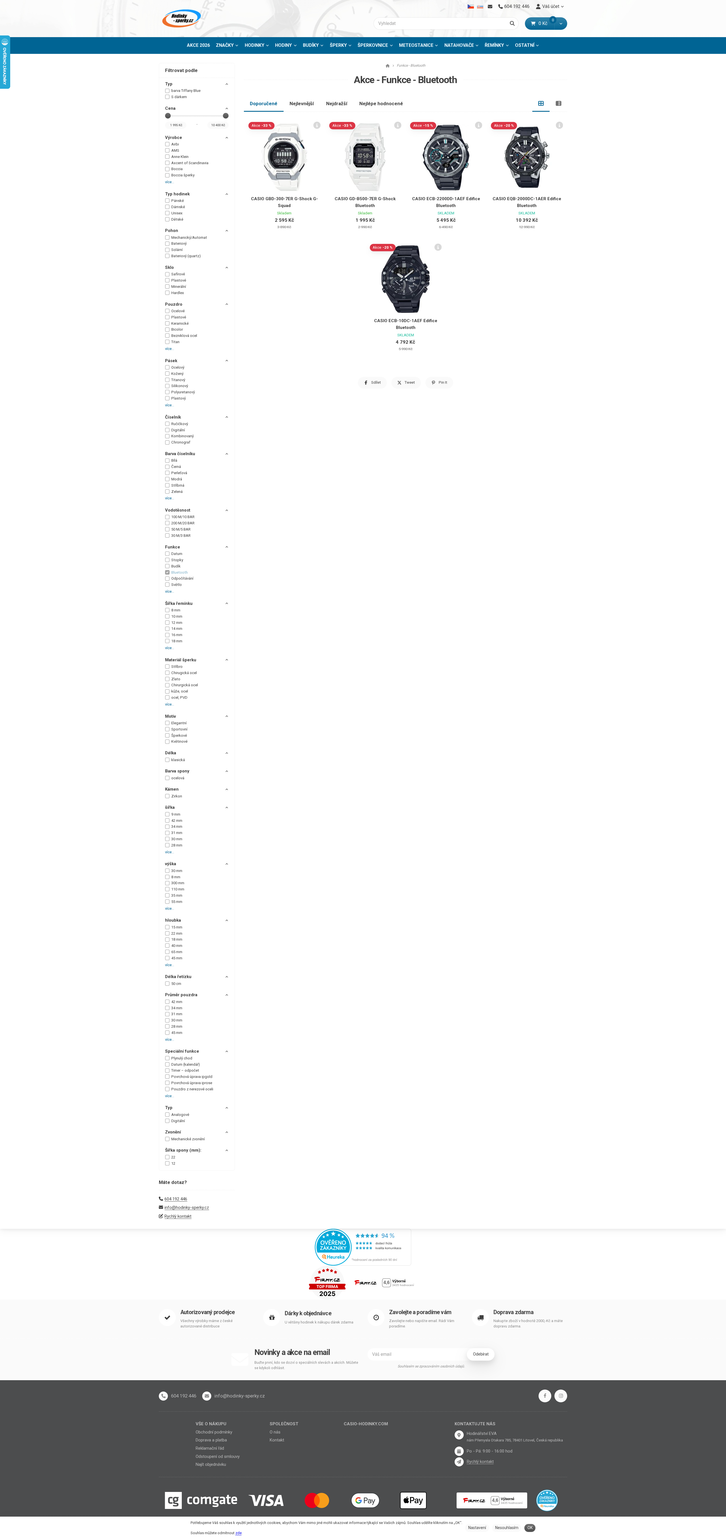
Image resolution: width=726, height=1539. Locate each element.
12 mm (176, 622)
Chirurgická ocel (184, 685)
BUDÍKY (311, 45)
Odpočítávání (182, 578)
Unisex (177, 213)
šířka (170, 807)
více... (169, 182)
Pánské (177, 201)
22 (173, 1157)
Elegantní (179, 723)
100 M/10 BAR (183, 517)
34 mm (176, 826)
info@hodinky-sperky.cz (186, 1207)
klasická (178, 760)
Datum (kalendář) (185, 1064)
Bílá (174, 460)
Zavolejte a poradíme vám (420, 1312)
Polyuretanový (183, 392)
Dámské (178, 207)
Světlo (176, 584)
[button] (560, 23)
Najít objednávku (211, 1464)
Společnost (284, 1423)
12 (173, 1163)
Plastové (178, 280)
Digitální (178, 430)
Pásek (171, 360)
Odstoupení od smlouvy (218, 1456)
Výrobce (173, 137)
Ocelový (177, 367)
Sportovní (179, 729)
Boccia (177, 169)
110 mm (177, 889)
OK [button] (530, 1527)
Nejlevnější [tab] (302, 103)
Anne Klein (180, 157)
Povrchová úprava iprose (191, 1083)
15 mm (176, 927)
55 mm (176, 902)
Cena (170, 108)
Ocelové (178, 311)
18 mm (176, 641)
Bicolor (177, 329)
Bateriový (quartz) (186, 256)
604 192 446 (175, 1199)
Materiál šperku (180, 659)
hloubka (173, 920)
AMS (175, 150)
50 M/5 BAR (181, 529)
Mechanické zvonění (188, 1139)
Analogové (180, 1114)
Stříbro (177, 666)
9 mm (175, 814)
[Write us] (459, 1461)
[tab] (541, 103)
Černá (176, 467)
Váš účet (550, 6)
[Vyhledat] (512, 23)
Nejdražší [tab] (336, 103)
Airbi (175, 144)
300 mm (177, 883)
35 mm (176, 895)
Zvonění (173, 1132)
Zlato (175, 679)
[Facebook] (545, 1396)
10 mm (176, 616)
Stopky (177, 560)
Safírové (178, 274)
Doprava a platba (211, 1440)
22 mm (176, 933)
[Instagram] (560, 1396)
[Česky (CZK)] (471, 6)
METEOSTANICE (416, 45)
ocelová (177, 778)
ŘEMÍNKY (494, 45)
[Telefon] (163, 1396)
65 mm (176, 952)
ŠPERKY (338, 45)
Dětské (177, 219)
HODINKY (254, 45)
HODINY (283, 45)
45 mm (176, 958)
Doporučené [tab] (263, 103)
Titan (175, 342)
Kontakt (277, 1440)
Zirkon (176, 796)
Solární (177, 250)
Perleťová (179, 473)
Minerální (178, 286)
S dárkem (179, 97)
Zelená (177, 491)
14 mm (176, 628)
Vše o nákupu (211, 1423)
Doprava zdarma (513, 1312)
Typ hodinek (177, 194)
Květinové (179, 741)
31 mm (176, 833)
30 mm (176, 839)
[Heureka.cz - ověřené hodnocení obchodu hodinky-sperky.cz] (363, 1246)
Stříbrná (177, 485)
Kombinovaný (182, 436)
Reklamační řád (210, 1448)
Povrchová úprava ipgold (191, 1076)
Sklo (169, 267)
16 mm (176, 635)
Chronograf (180, 442)
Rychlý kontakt (177, 1216)
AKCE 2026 (198, 45)
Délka (170, 752)
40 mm (176, 945)
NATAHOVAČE (459, 45)
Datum (176, 554)
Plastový (178, 398)
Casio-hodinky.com (366, 1423)
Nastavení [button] (477, 1527)
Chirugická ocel (184, 673)
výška (170, 863)
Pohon (171, 230)
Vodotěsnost (177, 510)
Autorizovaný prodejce (207, 1312)
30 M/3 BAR (181, 535)
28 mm (176, 845)
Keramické (180, 323)
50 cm (176, 983)
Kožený (177, 373)
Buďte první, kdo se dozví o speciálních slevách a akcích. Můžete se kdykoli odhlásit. (306, 1365)
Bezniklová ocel (184, 335)
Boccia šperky (183, 175)
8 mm (175, 610)
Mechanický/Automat (189, 237)
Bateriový (179, 243)
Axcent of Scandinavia (189, 163)
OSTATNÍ (524, 45)
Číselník (173, 417)
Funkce (172, 547)
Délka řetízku (178, 976)
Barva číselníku (180, 453)
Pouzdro (173, 304)
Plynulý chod (181, 1058)
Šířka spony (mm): (183, 1150)
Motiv (170, 716)
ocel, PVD (179, 697)
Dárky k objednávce (308, 1313)
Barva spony (177, 771)
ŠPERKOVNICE (373, 45)
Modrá (176, 479)
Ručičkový (179, 424)
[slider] (168, 116)
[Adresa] (459, 1434)
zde (238, 1533)
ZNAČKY (225, 45)
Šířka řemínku (179, 603)
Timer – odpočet (185, 1070)
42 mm (176, 820)
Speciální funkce (182, 1051)
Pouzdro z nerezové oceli (192, 1089)
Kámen (172, 789)
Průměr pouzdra (181, 994)
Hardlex (177, 293)
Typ (168, 83)
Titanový (178, 380)
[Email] (490, 6)
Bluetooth (179, 572)
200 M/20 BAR (183, 523)
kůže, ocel (179, 691)
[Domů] (180, 18)
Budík (176, 566)
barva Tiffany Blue (186, 90)
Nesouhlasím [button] (506, 1527)
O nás (275, 1432)
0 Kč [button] (546, 23)
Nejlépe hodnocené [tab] (381, 103)
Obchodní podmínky (214, 1432)
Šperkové (179, 735)
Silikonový (179, 386)
